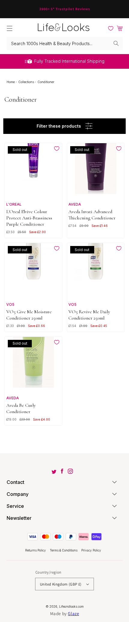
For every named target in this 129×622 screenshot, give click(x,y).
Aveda (74, 204)
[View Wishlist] (110, 28)
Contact (15, 482)
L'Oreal (14, 204)
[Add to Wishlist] (57, 148)
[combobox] (65, 43)
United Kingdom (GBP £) (61, 584)
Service (15, 506)
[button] (9, 28)
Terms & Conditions (64, 550)
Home (11, 82)
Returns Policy (36, 550)
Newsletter (19, 518)
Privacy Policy (91, 550)
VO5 (10, 304)
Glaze (73, 613)
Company (17, 494)
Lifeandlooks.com (71, 606)
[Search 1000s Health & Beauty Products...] (116, 43)
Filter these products (59, 126)
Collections (26, 82)
